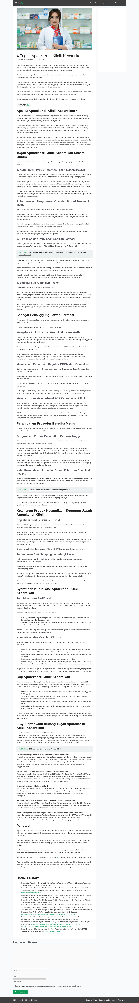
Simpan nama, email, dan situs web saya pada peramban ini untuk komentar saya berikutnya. (48, 986)
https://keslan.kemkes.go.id (31, 893)
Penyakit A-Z (105, 3)
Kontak (114, 1000)
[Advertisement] (112, 39)
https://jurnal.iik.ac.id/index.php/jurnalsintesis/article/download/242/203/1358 (48, 914)
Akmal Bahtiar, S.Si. (27, 59)
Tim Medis (116, 3)
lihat (28, 105)
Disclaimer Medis (104, 1000)
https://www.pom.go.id (52, 931)
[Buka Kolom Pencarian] (123, 3)
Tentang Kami (122, 1000)
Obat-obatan (93, 3)
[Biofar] (20, 3)
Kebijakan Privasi (91, 1000)
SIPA (58, 857)
